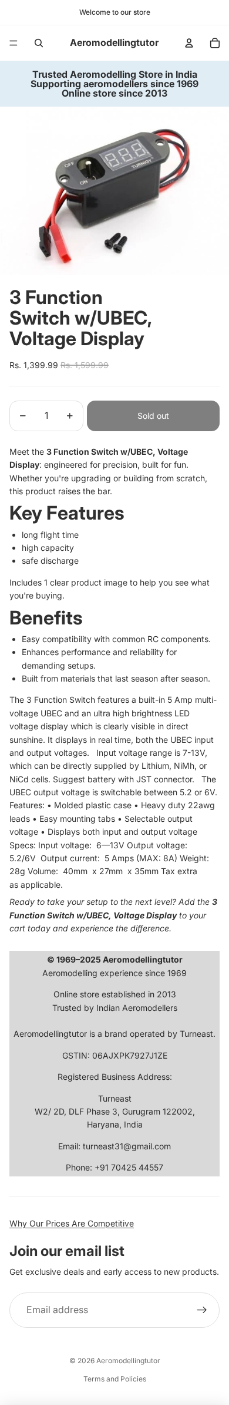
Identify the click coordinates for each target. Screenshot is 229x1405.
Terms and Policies (114, 1378)
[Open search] (39, 43)
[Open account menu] (189, 43)
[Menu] (13, 43)
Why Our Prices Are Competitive (71, 1223)
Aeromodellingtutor (128, 1360)
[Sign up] (202, 1310)
